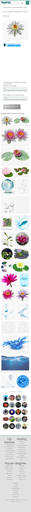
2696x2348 (5, 333)
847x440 (17, 176)
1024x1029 (5, 271)
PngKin (9, 475)
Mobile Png (9, 477)
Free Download (12, 107)
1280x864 (4, 145)
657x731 (4, 246)
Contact (22, 443)
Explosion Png (21, 477)
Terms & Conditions (22, 445)
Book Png (15, 492)
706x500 (4, 387)
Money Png (15, 483)
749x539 (16, 259)
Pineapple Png (15, 488)
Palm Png (21, 466)
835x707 (4, 176)
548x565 (4, 194)
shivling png (9, 448)
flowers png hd (9, 456)
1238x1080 (5, 301)
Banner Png (15, 496)
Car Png (15, 484)
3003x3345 (5, 319)
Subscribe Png (9, 466)
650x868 (18, 213)
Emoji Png (15, 490)
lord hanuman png (9, 450)
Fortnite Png (22, 479)
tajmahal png (9, 445)
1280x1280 (5, 125)
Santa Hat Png (9, 469)
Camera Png (22, 467)
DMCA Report (21, 447)
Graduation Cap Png (22, 475)
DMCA (18, 45)
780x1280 (21, 286)
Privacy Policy (21, 449)
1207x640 (4, 372)
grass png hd (9, 452)
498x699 (20, 194)
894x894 (20, 333)
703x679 (17, 229)
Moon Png (21, 473)
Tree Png (22, 469)
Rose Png (9, 471)
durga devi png (9, 454)
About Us (21, 441)
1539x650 (17, 125)
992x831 (4, 286)
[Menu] (27, 3)
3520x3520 (5, 353)
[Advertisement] (15, 64)
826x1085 (4, 229)
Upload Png (22, 451)
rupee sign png (9, 458)
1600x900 (4, 165)
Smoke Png (22, 471)
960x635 (19, 387)
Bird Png (15, 486)
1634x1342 (19, 301)
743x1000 (19, 319)
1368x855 (15, 271)
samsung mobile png (9, 446)
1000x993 (4, 259)
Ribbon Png (9, 473)
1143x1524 (5, 213)
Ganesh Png (15, 494)
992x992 (18, 246)
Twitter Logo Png (9, 467)
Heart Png (9, 479)
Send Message (11, 45)
